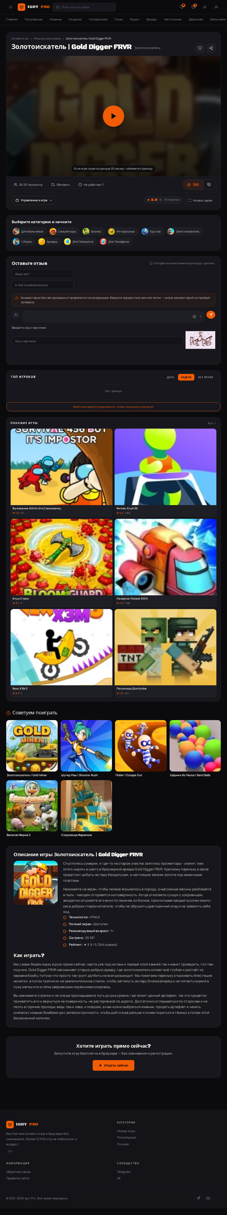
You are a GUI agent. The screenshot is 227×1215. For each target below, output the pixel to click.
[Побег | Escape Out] (140, 746)
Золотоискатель (188, 231)
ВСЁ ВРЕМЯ (205, 377)
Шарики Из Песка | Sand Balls (190, 775)
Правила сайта (17, 1178)
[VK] (208, 1198)
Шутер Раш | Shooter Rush (79, 775)
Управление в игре (34, 200)
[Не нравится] (209, 185)
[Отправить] (210, 315)
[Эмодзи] (194, 316)
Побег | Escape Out (128, 775)
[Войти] (216, 7)
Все (210, 423)
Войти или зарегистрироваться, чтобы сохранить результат (113, 407)
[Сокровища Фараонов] (86, 806)
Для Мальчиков (32, 231)
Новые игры (126, 1131)
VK (119, 1178)
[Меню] (10, 7)
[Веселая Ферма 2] (32, 806)
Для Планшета (82, 242)
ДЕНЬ (170, 377)
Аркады (151, 19)
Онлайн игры (19, 38)
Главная (12, 19)
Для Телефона (118, 242)
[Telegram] (198, 1198)
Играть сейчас (116, 1066)
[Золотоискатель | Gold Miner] (32, 746)
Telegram (124, 1172)
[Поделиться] (211, 48)
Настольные (173, 19)
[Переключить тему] (204, 7)
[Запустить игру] (113, 116)
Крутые (155, 231)
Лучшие (123, 1144)
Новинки (56, 19)
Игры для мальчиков (47, 38)
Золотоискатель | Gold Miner (27, 775)
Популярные (34, 19)
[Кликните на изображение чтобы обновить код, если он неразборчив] (200, 340)
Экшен (134, 19)
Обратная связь (18, 1172)
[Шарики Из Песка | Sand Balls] (195, 746)
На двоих (75, 19)
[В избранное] (200, 48)
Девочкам (196, 19)
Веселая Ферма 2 (19, 835)
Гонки (119, 19)
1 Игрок (26, 242)
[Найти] (57, 7)
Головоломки (98, 19)
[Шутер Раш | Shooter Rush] (86, 746)
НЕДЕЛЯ (186, 377)
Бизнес (96, 231)
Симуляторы (67, 231)
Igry (38, 6)
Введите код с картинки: (29, 328)
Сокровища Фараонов (76, 835)
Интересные (126, 231)
